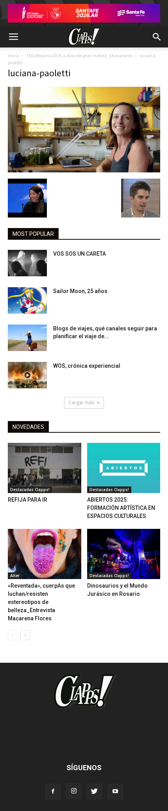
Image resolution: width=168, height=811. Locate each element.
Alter (15, 575)
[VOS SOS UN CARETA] (27, 263)
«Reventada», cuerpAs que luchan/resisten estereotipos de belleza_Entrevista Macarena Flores (41, 602)
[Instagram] (74, 791)
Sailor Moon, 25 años (80, 291)
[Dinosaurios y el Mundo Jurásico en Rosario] (124, 554)
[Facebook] (53, 791)
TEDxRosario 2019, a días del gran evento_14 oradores (79, 55)
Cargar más (81, 402)
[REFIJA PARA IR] (44, 468)
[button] (157, 36)
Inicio (13, 55)
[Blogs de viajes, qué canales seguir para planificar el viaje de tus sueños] (27, 338)
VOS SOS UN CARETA (79, 254)
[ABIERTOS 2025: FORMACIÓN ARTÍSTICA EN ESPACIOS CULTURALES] (124, 468)
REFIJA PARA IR (27, 500)
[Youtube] (115, 791)
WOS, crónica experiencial (86, 366)
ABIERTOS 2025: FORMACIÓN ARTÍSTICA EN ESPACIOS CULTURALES (121, 508)
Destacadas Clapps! (30, 489)
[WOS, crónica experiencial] (27, 375)
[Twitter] (94, 791)
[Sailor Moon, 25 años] (27, 300)
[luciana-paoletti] (84, 170)
